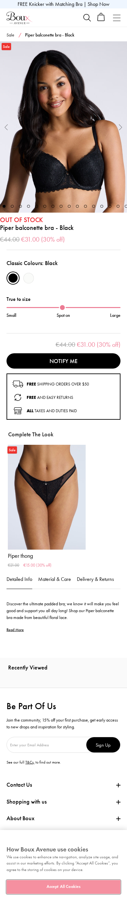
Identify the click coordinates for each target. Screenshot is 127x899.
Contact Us (19, 784)
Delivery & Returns (95, 579)
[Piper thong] (47, 497)
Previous (6, 126)
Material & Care (54, 579)
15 (118, 206)
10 (77, 206)
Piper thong (20, 556)
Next (120, 126)
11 (85, 206)
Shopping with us (27, 801)
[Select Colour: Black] (13, 278)
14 (109, 206)
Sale (10, 35)
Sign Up (103, 745)
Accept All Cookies (63, 886)
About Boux (21, 818)
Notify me (63, 361)
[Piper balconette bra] (63, 127)
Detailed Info (19, 579)
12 (93, 206)
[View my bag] (101, 19)
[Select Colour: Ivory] (28, 278)
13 (101, 206)
